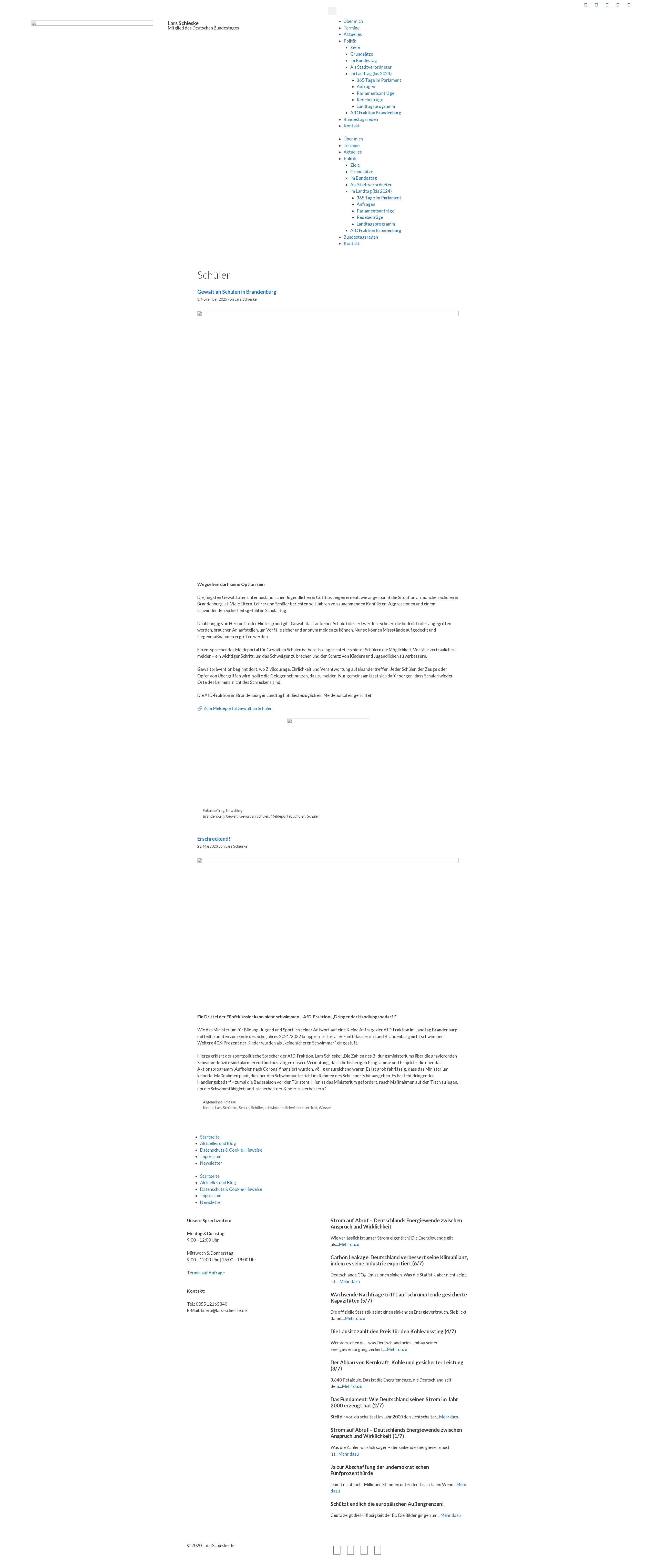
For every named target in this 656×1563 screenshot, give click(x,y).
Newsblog (234, 810)
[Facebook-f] (337, 1549)
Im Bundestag (363, 60)
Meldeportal (281, 816)
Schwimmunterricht (301, 1107)
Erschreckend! (213, 839)
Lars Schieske (183, 23)
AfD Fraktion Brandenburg (375, 112)
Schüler (313, 816)
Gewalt (232, 816)
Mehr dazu (349, 1244)
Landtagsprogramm (376, 106)
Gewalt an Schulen (254, 816)
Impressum (210, 1156)
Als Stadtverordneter (371, 67)
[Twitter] (350, 1549)
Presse (230, 1102)
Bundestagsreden (361, 119)
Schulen (299, 816)
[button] (332, 11)
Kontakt (352, 125)
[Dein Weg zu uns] (650, 5)
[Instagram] (377, 1549)
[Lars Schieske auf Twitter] (596, 5)
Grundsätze (361, 54)
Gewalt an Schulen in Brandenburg (236, 292)
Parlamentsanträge (375, 93)
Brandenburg (213, 816)
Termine (352, 28)
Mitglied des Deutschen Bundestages (203, 28)
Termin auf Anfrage (206, 1272)
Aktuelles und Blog (218, 1143)
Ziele (355, 47)
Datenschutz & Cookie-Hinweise (231, 1150)
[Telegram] (364, 1549)
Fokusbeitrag (213, 810)
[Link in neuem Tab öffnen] (585, 5)
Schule (244, 1107)
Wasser (325, 1107)
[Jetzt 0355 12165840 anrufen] (639, 5)
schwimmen (274, 1107)
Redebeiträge (370, 99)
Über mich (353, 21)
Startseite (210, 1137)
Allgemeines (213, 1102)
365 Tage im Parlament (379, 80)
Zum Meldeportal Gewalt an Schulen (237, 708)
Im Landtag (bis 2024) (371, 73)
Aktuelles (353, 34)
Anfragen (366, 86)
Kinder (208, 1107)
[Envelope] (391, 1549)
